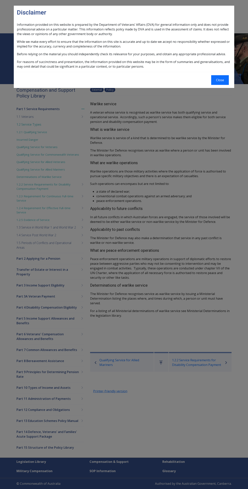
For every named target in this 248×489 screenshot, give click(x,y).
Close (220, 80)
